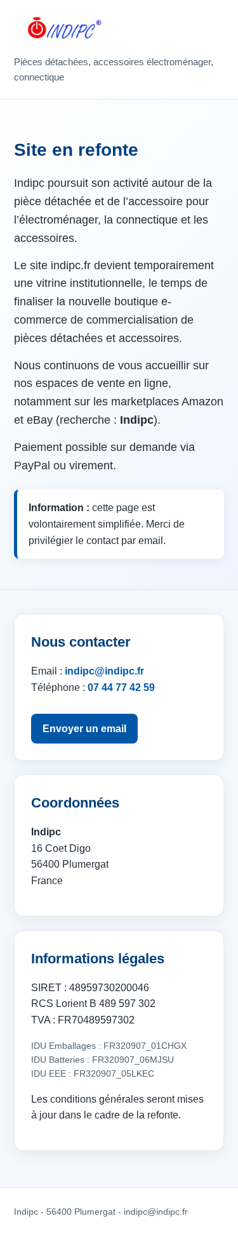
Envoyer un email (84, 728)
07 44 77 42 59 (121, 687)
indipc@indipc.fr (104, 671)
